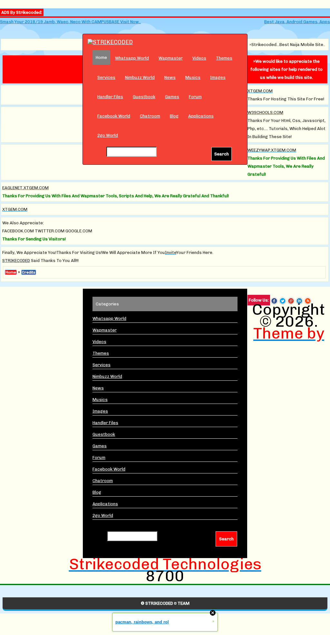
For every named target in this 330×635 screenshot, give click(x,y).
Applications (201, 116)
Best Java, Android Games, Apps (297, 21)
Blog (174, 116)
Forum (195, 96)
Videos (199, 58)
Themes (224, 58)
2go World (107, 135)
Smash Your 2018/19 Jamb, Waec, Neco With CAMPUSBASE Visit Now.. (70, 21)
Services (106, 77)
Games (172, 96)
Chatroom (150, 116)
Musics (192, 77)
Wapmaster (171, 58)
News (170, 77)
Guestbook (144, 96)
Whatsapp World (132, 58)
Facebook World (113, 116)
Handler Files (110, 96)
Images (218, 77)
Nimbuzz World (140, 77)
